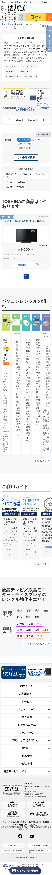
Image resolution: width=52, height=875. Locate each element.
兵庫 (19, 630)
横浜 (28, 616)
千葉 (37, 610)
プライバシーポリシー (38, 846)
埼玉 (45, 610)
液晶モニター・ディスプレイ (14, 254)
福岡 (45, 630)
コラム (12, 17)
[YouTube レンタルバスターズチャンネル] (32, 836)
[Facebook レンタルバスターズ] (20, 836)
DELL (18, 120)
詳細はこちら (40, 461)
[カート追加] (38, 264)
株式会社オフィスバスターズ (31, 866)
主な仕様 (42, 245)
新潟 (37, 616)
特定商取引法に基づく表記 (38, 851)
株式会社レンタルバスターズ (29, 857)
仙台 (28, 610)
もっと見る (41, 564)
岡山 (28, 630)
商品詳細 (22, 264)
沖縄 (39, 636)
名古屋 (20, 624)
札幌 (19, 610)
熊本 (19, 636)
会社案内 (13, 846)
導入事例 (5, 17)
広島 (37, 630)
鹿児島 (29, 636)
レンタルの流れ (2, 17)
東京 (19, 616)
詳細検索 (44, 134)
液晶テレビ (30, 254)
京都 (30, 624)
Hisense (31, 120)
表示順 (8, 140)
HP (43, 120)
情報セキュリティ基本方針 (13, 851)
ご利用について (9, 17)
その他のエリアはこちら (36, 644)
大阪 (39, 624)
